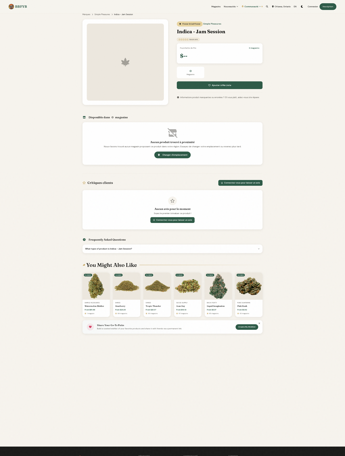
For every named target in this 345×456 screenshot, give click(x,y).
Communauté (251, 6)
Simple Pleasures (102, 14)
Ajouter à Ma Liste (221, 85)
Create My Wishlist (247, 327)
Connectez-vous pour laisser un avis (242, 183)
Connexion (313, 6)
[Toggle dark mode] (302, 7)
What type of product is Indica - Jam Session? (108, 248)
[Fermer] (259, 323)
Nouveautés (230, 6)
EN (295, 6)
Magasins (216, 6)
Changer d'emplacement (174, 155)
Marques (86, 14)
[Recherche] (267, 6)
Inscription (328, 6)
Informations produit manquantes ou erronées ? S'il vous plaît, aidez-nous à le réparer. (219, 97)
